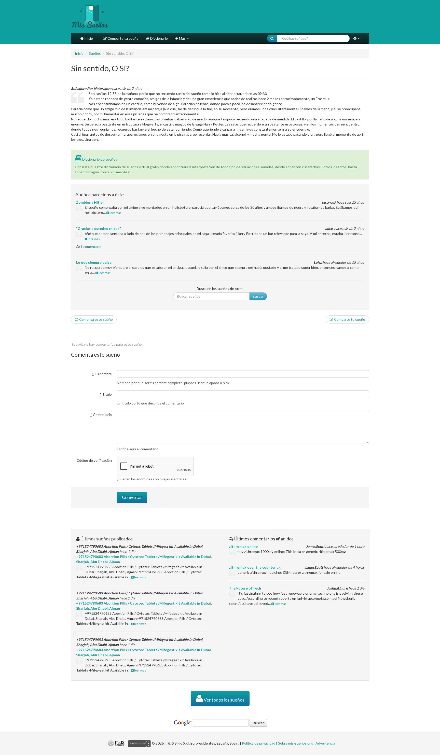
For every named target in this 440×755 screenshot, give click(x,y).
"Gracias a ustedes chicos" (98, 228)
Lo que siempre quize (94, 262)
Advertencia (325, 743)
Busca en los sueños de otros (220, 288)
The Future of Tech (245, 588)
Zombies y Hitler (90, 202)
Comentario (101, 414)
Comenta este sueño (95, 319)
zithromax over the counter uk (255, 567)
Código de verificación (94, 460)
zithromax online (243, 546)
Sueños (95, 53)
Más (182, 38)
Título (106, 394)
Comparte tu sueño (123, 38)
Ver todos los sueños (223, 700)
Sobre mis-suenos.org (295, 743)
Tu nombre (102, 374)
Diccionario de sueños (99, 159)
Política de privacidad (258, 743)
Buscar (258, 296)
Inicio (88, 38)
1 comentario (90, 246)
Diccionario (158, 38)
